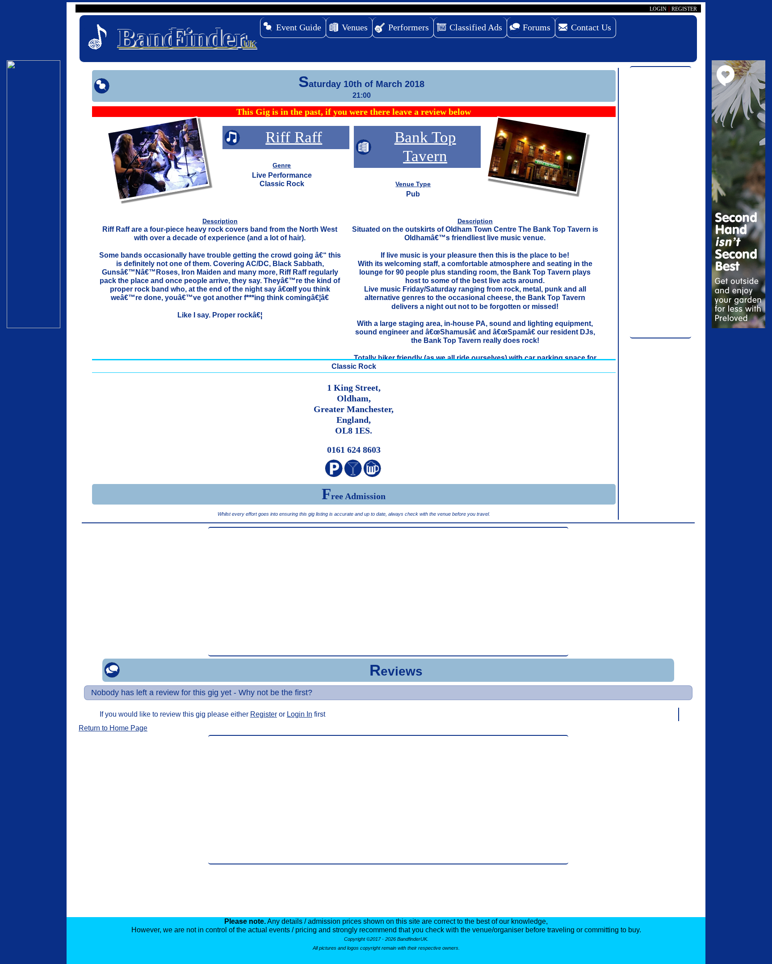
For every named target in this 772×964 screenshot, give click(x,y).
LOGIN (658, 9)
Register (263, 714)
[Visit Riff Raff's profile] (158, 160)
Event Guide (298, 27)
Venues (355, 27)
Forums (536, 27)
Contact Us (591, 27)
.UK (186, 38)
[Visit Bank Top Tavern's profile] (537, 157)
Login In (299, 714)
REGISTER (684, 9)
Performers (408, 27)
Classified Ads (475, 27)
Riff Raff (293, 137)
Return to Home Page (113, 728)
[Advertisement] (660, 203)
